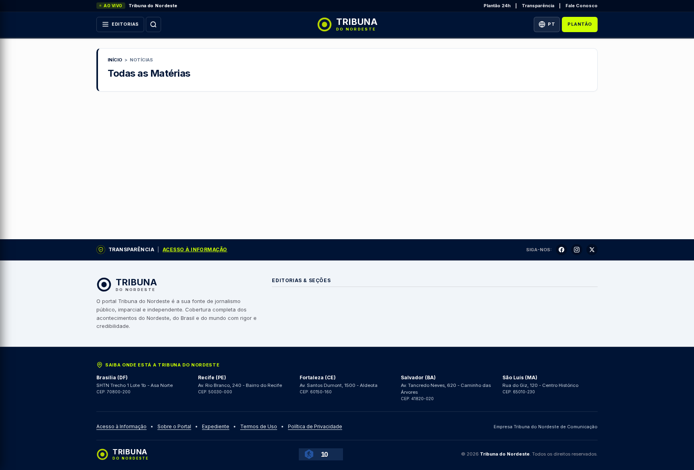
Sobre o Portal (174, 426)
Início (115, 60)
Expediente (215, 426)
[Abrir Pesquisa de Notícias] (153, 24)
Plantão (579, 24)
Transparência (538, 5)
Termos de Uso (258, 426)
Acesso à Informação (195, 249)
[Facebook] (561, 249)
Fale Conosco (581, 5)
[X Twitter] (592, 249)
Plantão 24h (497, 5)
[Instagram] (576, 249)
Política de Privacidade (315, 426)
